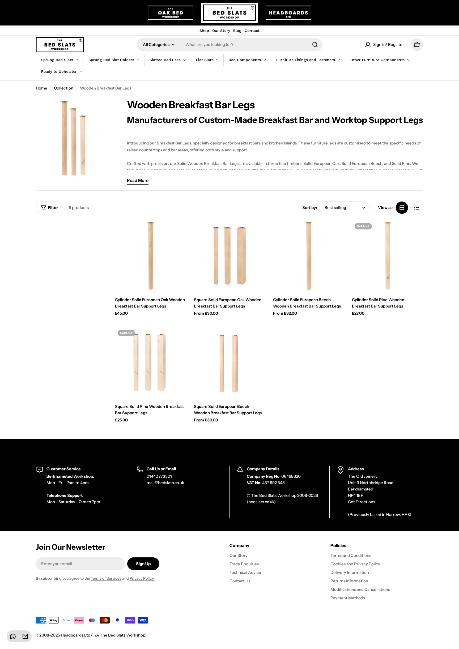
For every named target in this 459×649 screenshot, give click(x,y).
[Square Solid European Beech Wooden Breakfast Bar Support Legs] (229, 362)
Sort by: (309, 207)
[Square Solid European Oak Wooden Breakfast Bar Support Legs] (229, 256)
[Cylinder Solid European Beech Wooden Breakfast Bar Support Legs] (308, 256)
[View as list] (416, 207)
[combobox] (229, 44)
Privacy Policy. (142, 578)
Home (41, 88)
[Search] (315, 44)
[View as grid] (402, 207)
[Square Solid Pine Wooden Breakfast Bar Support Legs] (150, 362)
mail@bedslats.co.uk (165, 482)
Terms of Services (106, 578)
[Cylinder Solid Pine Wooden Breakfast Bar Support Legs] (387, 256)
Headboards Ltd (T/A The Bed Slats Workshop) (103, 635)
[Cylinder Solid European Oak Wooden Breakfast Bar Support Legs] (150, 256)
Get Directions (361, 501)
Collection (63, 88)
